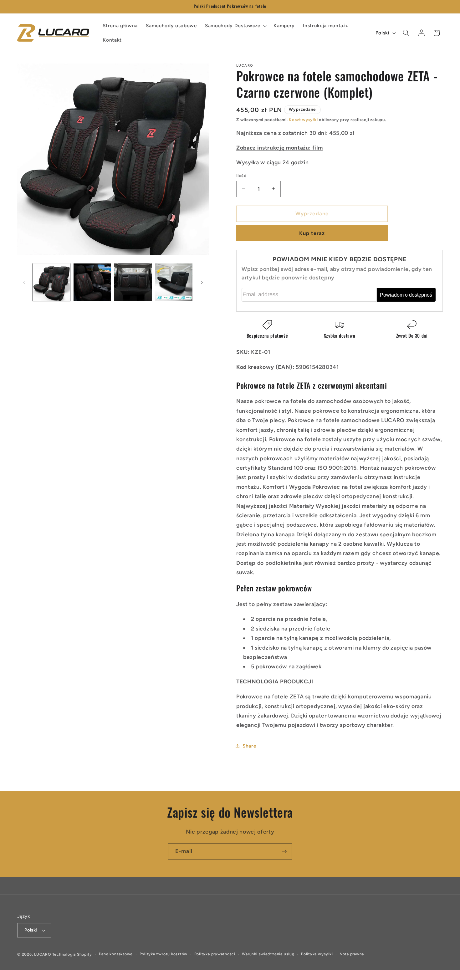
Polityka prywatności (214, 954)
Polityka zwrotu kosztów (164, 954)
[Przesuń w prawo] (202, 282)
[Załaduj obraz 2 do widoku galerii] (92, 282)
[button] (235, 25)
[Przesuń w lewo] (24, 282)
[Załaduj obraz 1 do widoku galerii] (51, 282)
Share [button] (249, 746)
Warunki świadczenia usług (268, 954)
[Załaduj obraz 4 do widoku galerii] (173, 282)
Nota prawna (352, 954)
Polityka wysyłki (317, 954)
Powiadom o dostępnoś (406, 294)
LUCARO (42, 954)
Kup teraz (312, 233)
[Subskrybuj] (284, 851)
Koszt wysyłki (303, 119)
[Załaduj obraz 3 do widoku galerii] (132, 282)
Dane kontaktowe (116, 954)
